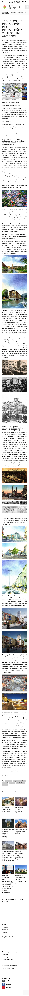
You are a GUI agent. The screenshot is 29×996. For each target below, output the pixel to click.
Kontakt (4, 924)
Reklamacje (5, 954)
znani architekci (21, 781)
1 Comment (11, 776)
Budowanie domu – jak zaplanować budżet (21, 831)
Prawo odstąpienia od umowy (9, 952)
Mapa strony (5, 929)
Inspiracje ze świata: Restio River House (6, 809)
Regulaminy (5, 927)
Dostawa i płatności (7, 957)
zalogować (11, 899)
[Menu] (22, 7)
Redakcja (4, 932)
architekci (5, 783)
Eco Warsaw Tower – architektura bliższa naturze (20, 810)
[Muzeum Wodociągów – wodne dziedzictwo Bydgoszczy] (21, 845)
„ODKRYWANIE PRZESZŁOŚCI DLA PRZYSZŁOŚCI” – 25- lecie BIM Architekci (13, 28)
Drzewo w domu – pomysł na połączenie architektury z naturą (8, 833)
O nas (3, 922)
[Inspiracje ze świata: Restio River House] (8, 801)
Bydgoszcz (12, 783)
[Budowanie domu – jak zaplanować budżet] (21, 823)
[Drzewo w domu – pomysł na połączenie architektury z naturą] (8, 823)
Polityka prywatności (7, 959)
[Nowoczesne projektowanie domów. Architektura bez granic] (21, 869)
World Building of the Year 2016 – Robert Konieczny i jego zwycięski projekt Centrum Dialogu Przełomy (8, 856)
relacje (14, 781)
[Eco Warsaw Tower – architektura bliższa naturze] (21, 801)
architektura (8, 781)
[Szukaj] (18, 7)
